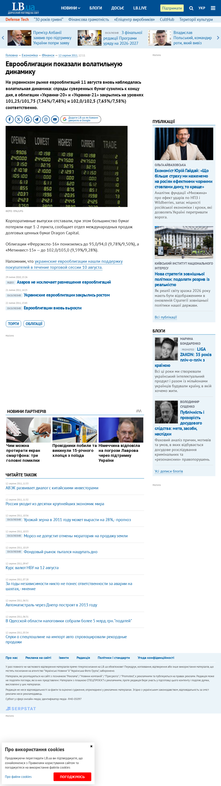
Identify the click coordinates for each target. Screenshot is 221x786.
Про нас (12, 657)
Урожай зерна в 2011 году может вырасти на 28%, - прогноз (69, 519)
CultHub (167, 19)
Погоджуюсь (72, 777)
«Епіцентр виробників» (134, 19)
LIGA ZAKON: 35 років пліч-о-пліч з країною (183, 357)
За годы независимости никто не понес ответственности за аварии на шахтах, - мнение (69, 586)
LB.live (140, 8)
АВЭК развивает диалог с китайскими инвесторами (52, 488)
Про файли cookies (18, 777)
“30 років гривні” (48, 19)
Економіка (30, 55)
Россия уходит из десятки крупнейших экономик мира (55, 503)
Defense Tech (17, 19)
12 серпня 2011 (67, 55)
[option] (41, 37)
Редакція (83, 657)
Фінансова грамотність (88, 19)
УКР (202, 8)
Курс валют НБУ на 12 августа (32, 567)
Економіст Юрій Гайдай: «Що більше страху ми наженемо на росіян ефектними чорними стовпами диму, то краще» (183, 179)
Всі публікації (166, 317)
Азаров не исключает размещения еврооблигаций (59, 282)
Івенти (64, 657)
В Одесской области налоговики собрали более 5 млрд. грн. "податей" (69, 621)
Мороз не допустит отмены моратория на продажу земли (67, 536)
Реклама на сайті (38, 657)
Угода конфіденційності (156, 657)
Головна (12, 55)
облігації (34, 323)
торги (13, 323)
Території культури (196, 19)
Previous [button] (3, 37)
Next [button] (218, 37)
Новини (69, 8)
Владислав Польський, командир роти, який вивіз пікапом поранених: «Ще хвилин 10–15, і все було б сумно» (193, 45)
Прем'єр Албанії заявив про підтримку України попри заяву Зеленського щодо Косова (52, 43)
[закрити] (91, 746)
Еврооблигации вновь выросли (44, 308)
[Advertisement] (75, 368)
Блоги (96, 8)
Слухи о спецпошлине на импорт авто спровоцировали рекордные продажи (66, 639)
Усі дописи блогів (169, 471)
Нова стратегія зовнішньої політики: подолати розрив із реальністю (182, 279)
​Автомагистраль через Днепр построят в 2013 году (51, 605)
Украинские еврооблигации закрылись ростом (58, 295)
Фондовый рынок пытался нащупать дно (52, 551)
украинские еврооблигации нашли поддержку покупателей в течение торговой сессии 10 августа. (64, 264)
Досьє (117, 8)
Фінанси (48, 55)
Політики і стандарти (114, 657)
